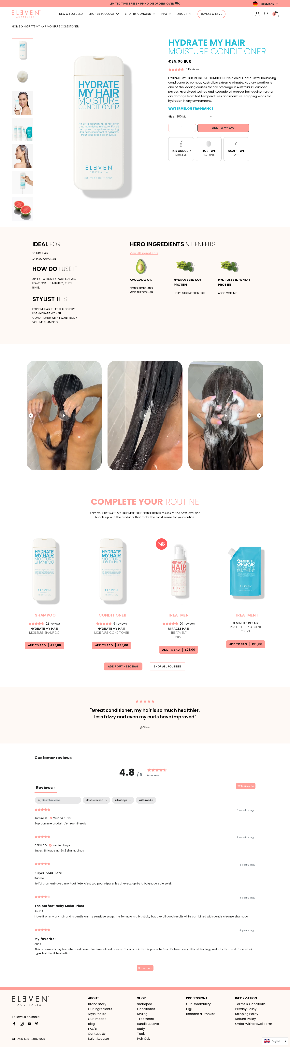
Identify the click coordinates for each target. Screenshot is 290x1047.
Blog (91, 1024)
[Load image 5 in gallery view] (22, 156)
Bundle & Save (148, 1024)
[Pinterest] (36, 1024)
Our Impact (97, 1019)
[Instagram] (21, 1024)
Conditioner (146, 1009)
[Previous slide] (31, 415)
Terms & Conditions (250, 1004)
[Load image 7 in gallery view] (22, 209)
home (16, 26)
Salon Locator (98, 1038)
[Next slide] (259, 415)
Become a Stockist (200, 1014)
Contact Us (97, 1033)
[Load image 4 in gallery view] (22, 129)
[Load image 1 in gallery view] (22, 50)
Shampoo (144, 1004)
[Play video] (64, 415)
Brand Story (97, 1004)
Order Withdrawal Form (253, 1024)
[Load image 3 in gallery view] (22, 103)
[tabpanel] (145, 885)
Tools (141, 1033)
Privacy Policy (245, 1009)
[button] (104, 14)
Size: (171, 116)
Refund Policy (245, 1019)
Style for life (97, 1014)
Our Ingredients (100, 1009)
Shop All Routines (167, 666)
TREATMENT (178, 633)
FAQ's (92, 1028)
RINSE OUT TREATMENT (245, 627)
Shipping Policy (246, 1014)
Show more (145, 968)
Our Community (198, 1004)
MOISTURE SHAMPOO (44, 631)
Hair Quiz (144, 1038)
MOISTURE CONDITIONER (111, 631)
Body (141, 1028)
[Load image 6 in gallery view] (22, 182)
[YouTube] (29, 1024)
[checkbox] (146, 800)
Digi (189, 1009)
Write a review (246, 786)
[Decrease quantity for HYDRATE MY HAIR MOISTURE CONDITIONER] (172, 128)
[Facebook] (14, 1024)
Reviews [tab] (45, 787)
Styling (142, 1014)
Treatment (145, 1019)
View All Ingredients (144, 253)
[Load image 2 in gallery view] (22, 76)
